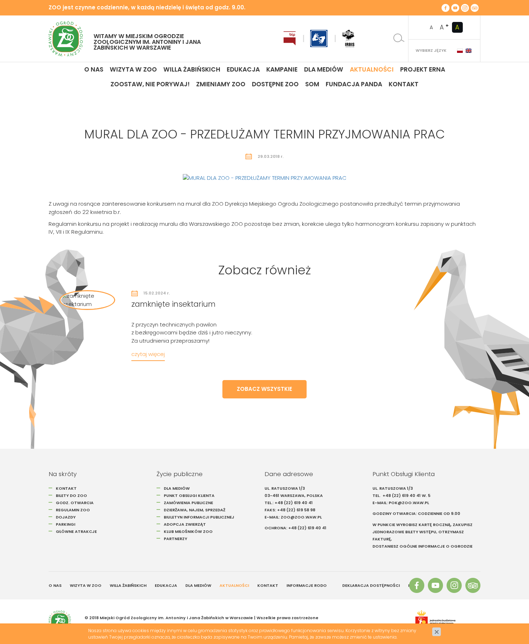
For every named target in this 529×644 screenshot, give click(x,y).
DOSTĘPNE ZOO (275, 84)
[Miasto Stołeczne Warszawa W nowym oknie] (444, 621)
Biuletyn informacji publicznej (199, 517)
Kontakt (404, 84)
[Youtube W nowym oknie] (455, 8)
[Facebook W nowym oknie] (445, 8)
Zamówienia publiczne (188, 503)
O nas (93, 69)
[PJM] (319, 38)
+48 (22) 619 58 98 (296, 510)
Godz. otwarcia (75, 503)
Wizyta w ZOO (85, 585)
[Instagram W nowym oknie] (465, 8)
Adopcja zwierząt (185, 524)
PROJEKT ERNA (422, 69)
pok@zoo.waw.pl (409, 503)
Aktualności (372, 69)
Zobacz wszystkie (264, 389)
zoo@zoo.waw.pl (301, 517)
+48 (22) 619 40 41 (294, 503)
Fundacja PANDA (354, 84)
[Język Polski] (460, 51)
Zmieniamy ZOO (220, 84)
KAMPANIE (282, 69)
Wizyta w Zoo (133, 69)
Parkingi (65, 524)
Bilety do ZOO (71, 495)
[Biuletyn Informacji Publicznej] (289, 38)
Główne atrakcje (77, 531)
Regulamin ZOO (73, 510)
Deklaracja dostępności (371, 585)
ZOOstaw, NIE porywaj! (150, 84)
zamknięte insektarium (173, 304)
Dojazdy (66, 517)
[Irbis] (348, 38)
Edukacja (243, 69)
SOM (312, 84)
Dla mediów (323, 69)
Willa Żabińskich (191, 69)
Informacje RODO (306, 585)
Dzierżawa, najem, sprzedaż (194, 510)
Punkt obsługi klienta (189, 495)
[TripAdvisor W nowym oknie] (475, 8)
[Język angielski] (468, 51)
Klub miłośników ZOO (188, 531)
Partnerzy (175, 539)
